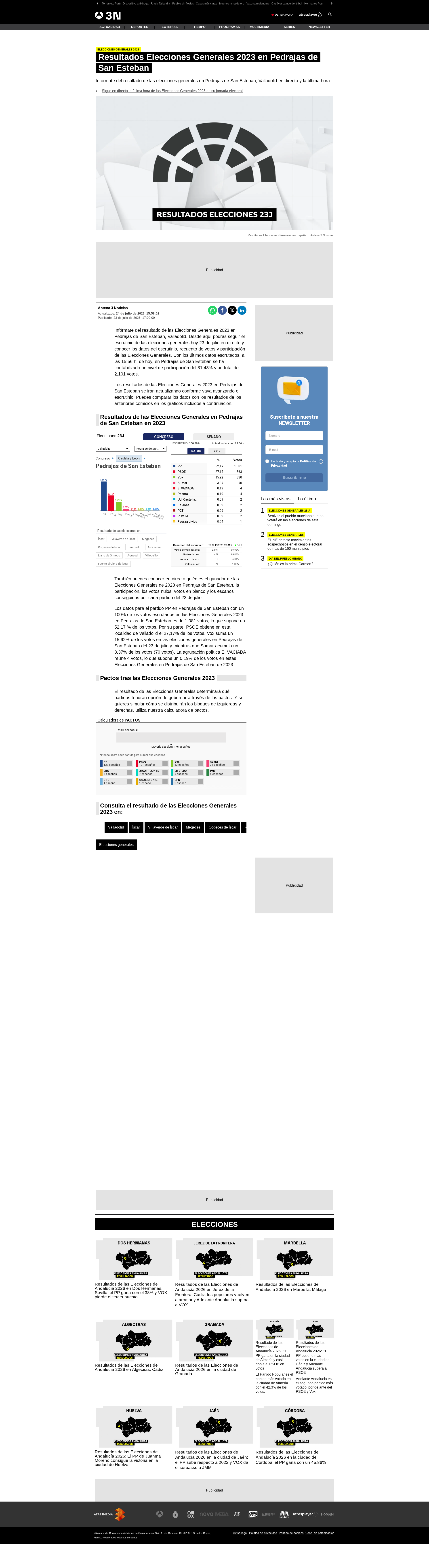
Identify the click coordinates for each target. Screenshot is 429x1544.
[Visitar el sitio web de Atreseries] (237, 1514)
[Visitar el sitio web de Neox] (191, 1514)
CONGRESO (163, 437)
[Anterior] (97, 3)
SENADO (214, 437)
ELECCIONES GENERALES (286, 534)
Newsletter (319, 27)
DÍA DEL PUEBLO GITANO (285, 558)
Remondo (134, 547)
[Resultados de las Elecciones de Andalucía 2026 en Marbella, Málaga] (295, 1259)
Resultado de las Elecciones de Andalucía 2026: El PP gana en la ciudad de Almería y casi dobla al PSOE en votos (273, 1355)
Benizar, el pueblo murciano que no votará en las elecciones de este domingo (295, 520)
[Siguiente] (331, 3)
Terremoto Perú (111, 3)
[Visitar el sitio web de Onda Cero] (253, 1514)
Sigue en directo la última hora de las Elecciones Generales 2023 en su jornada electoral (172, 91)
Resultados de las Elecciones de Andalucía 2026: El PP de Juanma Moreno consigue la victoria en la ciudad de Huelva (128, 1458)
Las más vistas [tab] (275, 499)
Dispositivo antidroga (136, 3)
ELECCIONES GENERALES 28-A (289, 510)
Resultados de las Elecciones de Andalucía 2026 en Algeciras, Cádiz (129, 1367)
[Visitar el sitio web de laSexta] (175, 1514)
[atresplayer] (310, 14)
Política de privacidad (263, 1533)
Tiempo (199, 27)
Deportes (139, 27)
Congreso (103, 458)
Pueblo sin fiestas (183, 3)
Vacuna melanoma (257, 3)
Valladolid (116, 827)
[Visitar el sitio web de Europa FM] (268, 1514)
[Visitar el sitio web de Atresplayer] (306, 1514)
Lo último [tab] (307, 499)
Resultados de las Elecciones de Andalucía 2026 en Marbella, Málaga (291, 1287)
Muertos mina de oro (231, 3)
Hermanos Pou (313, 3)
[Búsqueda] (329, 14)
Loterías (170, 27)
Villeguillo (151, 555)
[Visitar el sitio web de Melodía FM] (284, 1514)
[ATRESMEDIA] (109, 1514)
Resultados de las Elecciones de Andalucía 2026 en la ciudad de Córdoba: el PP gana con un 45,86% (291, 1457)
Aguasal (132, 555)
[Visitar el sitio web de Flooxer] (327, 1514)
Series (289, 27)
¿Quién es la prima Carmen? (290, 564)
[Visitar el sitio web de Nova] (206, 1514)
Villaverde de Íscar (123, 539)
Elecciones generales (116, 845)
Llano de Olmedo (109, 555)
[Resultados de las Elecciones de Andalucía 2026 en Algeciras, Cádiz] (134, 1341)
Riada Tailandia (160, 3)
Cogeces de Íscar (109, 547)
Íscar (101, 539)
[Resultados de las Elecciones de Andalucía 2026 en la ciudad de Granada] (214, 1341)
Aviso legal (240, 1533)
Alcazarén (154, 547)
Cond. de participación (319, 1533)
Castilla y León (129, 458)
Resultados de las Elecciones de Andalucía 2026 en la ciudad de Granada (206, 1369)
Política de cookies (291, 1533)
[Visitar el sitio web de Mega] (222, 1514)
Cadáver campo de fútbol (286, 3)
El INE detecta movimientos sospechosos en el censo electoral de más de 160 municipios (294, 544)
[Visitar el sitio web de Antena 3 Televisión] (159, 1514)
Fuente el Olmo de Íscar (113, 563)
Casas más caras (206, 3)
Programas (229, 27)
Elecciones (214, 1224)
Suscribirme (294, 477)
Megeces (148, 539)
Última (284, 14)
